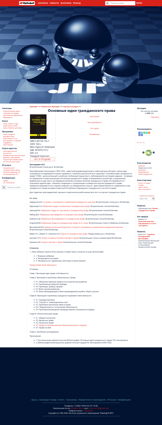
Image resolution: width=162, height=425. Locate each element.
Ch (144, 142)
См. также (94, 128)
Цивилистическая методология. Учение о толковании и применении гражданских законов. (83, 227)
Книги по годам (144, 183)
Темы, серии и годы (10, 124)
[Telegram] (142, 133)
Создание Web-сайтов (11, 170)
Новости (54, 3)
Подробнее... (155, 117)
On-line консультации (11, 162)
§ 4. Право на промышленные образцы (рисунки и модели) (61, 325)
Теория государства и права (148, 209)
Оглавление (94, 134)
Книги (61, 400)
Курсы (34, 400)
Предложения (143, 172)
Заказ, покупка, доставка (12, 128)
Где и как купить (144, 189)
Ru (138, 142)
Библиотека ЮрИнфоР (50, 107)
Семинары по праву (11, 113)
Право (5, 181)
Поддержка (7, 143)
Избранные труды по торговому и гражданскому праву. (65, 210)
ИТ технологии (8, 183)
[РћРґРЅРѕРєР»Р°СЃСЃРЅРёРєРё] (149, 133)
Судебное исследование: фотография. (146, 236)
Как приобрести (94, 122)
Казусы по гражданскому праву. (74, 234)
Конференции (124, 400)
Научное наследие (70, 107)
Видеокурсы (7, 117)
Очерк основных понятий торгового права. (60, 238)
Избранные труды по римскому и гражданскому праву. (66, 206)
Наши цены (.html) (10, 126)
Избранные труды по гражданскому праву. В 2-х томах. (65, 223)
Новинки (141, 166)
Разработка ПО (9, 168)
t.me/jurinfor (88, 410)
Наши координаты (145, 174)
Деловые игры (8, 136)
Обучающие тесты (10, 139)
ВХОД (78, 3)
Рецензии (142, 170)
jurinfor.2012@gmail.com (98, 408)
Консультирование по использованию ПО (11, 173)
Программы (71, 400)
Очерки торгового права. (52, 242)
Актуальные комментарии (13, 159)
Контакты (43, 3)
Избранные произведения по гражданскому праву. (62, 214)
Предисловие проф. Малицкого (43, 265)
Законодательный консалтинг (10, 152)
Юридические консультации (14, 155)
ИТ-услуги (112, 400)
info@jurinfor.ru (77, 408)
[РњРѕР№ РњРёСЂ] (142, 135)
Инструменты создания (12, 141)
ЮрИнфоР (34, 107)
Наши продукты (9, 134)
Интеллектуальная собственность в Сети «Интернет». (147, 223)
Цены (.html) (143, 187)
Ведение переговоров (11, 157)
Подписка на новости (147, 196)
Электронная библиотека (12, 115)
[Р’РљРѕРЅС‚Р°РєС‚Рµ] (139, 133)
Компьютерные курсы (11, 111)
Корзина (66, 3)
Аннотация (94, 116)
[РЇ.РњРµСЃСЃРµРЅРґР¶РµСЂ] (147, 133)
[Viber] (139, 135)
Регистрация (8, 145)
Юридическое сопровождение (92, 400)
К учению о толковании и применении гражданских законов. (69, 202)
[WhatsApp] (144, 133)
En (141, 142)
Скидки (141, 185)
